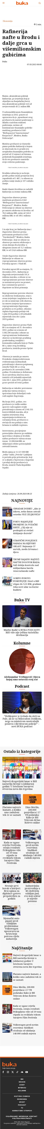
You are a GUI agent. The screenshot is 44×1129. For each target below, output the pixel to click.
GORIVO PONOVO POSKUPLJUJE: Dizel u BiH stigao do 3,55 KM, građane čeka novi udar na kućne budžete (27, 584)
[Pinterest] (8, 83)
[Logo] (22, 3)
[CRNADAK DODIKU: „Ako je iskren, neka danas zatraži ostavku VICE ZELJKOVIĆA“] (7, 512)
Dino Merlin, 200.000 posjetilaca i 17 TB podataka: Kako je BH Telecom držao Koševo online (32, 815)
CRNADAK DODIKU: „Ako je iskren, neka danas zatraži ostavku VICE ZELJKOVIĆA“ (27, 511)
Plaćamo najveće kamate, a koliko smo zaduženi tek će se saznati (11, 811)
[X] (8, 78)
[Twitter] (12, 1072)
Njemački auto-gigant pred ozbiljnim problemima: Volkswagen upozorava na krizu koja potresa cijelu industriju (11, 928)
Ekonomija (7, 21)
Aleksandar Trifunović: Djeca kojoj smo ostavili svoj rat (22, 678)
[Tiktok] (17, 1072)
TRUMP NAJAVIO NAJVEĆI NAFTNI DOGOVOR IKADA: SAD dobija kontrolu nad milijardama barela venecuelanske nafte (26, 565)
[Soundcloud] (22, 1072)
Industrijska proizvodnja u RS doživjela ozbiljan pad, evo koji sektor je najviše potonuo (32, 893)
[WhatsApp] (8, 89)
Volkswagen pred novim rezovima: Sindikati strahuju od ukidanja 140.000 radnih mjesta (32, 850)
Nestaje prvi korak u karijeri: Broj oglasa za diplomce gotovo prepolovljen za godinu (11, 892)
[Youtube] (26, 1072)
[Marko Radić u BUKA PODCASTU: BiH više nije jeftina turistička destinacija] (22, 616)
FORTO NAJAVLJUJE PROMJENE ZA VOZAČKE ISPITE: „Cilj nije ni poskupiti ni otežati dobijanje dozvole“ (25, 527)
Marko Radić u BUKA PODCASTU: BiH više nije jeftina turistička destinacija (22, 632)
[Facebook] (8, 72)
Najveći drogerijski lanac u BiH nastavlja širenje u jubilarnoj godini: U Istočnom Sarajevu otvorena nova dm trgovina (19, 785)
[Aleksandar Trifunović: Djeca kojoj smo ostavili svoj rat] (22, 661)
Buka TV (22, 600)
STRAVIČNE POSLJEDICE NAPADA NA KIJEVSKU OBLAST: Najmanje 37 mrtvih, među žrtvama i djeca (25, 546)
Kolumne (22, 643)
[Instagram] (8, 1072)
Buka (4, 61)
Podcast (22, 686)
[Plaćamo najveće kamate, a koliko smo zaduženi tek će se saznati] (11, 799)
